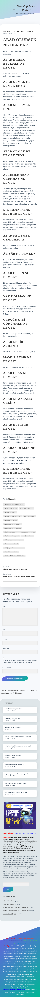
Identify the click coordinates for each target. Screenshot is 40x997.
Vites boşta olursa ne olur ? (13, 755)
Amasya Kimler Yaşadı (9, 914)
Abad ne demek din (10, 512)
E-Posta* (5, 639)
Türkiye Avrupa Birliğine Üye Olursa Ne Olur (15, 907)
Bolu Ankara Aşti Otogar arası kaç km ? (16, 792)
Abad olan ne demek (10, 520)
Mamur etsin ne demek (11, 544)
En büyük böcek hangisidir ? (13, 727)
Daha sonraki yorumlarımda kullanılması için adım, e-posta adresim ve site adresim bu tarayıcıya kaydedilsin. (19, 661)
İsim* (3, 629)
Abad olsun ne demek (10, 532)
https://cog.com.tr (7, 693)
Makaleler (12, 499)
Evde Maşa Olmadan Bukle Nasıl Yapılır (19, 576)
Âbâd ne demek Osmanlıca (12, 516)
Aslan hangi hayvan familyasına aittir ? (16, 783)
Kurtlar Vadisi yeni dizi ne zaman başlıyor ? (18, 736)
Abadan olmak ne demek (11, 536)
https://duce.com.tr (30, 690)
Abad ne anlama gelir (26, 508)
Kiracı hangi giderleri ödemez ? (14, 764)
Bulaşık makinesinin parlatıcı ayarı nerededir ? (19, 746)
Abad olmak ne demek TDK (12, 528)
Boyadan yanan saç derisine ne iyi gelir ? (17, 774)
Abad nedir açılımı (29, 516)
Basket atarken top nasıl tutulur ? (14, 709)
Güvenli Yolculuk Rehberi (26, 8)
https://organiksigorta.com (11, 690)
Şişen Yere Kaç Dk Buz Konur (15, 569)
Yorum (4, 606)
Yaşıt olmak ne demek (10, 552)
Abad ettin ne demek (10, 508)
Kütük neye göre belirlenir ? (13, 718)
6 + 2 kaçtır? (6, 667)
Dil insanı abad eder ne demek (13, 540)
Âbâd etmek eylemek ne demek (13, 504)
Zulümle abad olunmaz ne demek (14, 556)
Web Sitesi (5, 648)
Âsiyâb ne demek (28, 536)
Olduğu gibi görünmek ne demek (14, 548)
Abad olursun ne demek (28, 532)
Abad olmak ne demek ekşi (12, 524)
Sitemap (18, 693)
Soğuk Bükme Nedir (9, 901)
